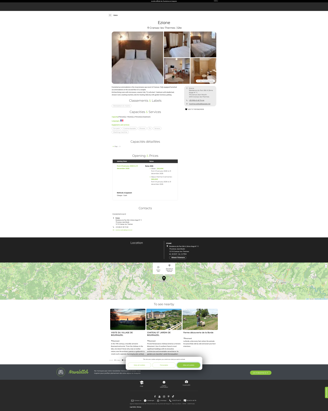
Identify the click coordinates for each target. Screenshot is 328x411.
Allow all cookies (188, 365)
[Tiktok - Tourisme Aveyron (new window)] (173, 396)
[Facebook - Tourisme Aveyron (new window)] (155, 396)
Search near (158, 270)
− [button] (326, 267)
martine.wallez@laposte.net (199, 104)
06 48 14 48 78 (191, 400)
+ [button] (326, 264)
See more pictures (207, 81)
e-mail (118, 360)
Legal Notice (133, 407)
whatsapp (163, 400)
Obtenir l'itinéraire (178, 257)
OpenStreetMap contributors (321, 299)
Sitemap (139, 407)
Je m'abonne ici (259, 373)
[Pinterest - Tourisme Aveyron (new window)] (168, 396)
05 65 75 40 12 (176, 400)
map (141, 386)
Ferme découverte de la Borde (198, 332)
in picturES (186, 385)
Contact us (137, 400)
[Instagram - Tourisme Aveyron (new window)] (164, 396)
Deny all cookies (139, 365)
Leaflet (307, 299)
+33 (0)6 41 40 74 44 (196, 100)
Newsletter (326, 392)
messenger (150, 400)
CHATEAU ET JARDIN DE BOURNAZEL (159, 333)
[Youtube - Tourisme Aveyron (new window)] (159, 396)
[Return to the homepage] (110, 15)
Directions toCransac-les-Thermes (169, 270)
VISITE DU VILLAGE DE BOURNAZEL (122, 333)
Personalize (164, 365)
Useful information (164, 386)
